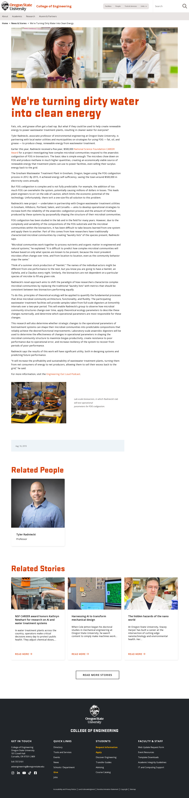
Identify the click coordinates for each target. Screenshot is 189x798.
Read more (22, 654)
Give (55, 772)
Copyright (124, 789)
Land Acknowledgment (86, 789)
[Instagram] (13, 773)
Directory (57, 747)
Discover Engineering (106, 757)
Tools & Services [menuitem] (131, 6)
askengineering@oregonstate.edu (27, 766)
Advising (100, 767)
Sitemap (133, 789)
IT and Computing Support (151, 767)
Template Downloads (148, 757)
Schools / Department (64, 767)
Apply (99, 752)
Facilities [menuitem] (108, 6)
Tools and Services (62, 752)
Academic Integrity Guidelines (152, 762)
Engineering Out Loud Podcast (63, 374)
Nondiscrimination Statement (107, 789)
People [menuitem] (118, 6)
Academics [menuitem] (17, 16)
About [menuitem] (5, 16)
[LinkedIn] (19, 773)
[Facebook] (36, 773)
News (56, 762)
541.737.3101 (17, 761)
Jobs (55, 777)
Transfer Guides (103, 762)
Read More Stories (97, 675)
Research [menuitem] (30, 16)
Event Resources (146, 752)
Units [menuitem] (143, 6)
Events (56, 757)
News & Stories (19, 23)
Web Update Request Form (151, 747)
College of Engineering (53, 6)
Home (5, 23)
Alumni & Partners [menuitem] (48, 16)
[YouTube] (24, 773)
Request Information (107, 747)
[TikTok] (30, 773)
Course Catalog (103, 772)
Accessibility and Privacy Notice (64, 789)
